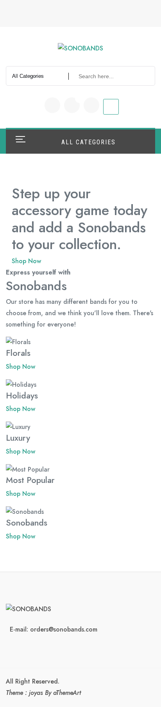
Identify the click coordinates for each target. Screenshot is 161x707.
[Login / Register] (91, 105)
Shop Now (26, 261)
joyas (36, 692)
